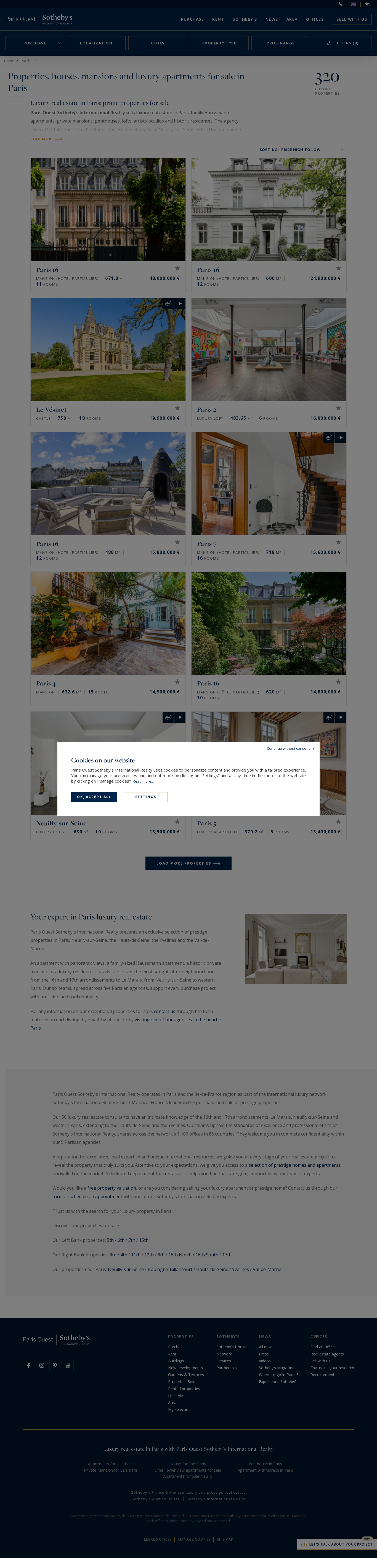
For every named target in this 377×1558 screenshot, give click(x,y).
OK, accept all (94, 796)
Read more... (143, 781)
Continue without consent (288, 748)
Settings (145, 796)
